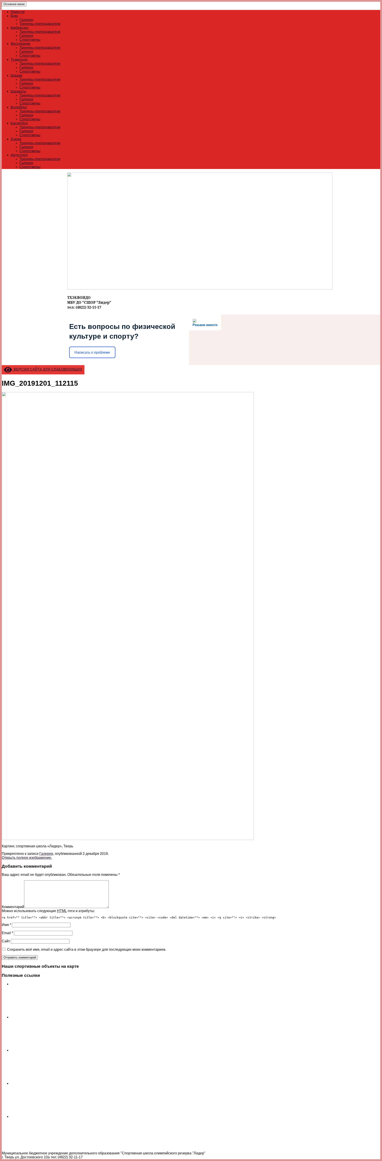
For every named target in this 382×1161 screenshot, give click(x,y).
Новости (18, 12)
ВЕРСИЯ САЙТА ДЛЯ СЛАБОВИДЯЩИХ (47, 369)
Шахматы (18, 91)
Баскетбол (19, 123)
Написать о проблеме (92, 352)
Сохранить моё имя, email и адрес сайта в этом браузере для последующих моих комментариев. (86, 949)
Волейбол (19, 107)
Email (7, 933)
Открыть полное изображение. (27, 857)
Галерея (26, 20)
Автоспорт (19, 155)
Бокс (14, 16)
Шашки (16, 75)
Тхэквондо (19, 59)
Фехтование (21, 44)
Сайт (6, 941)
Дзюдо (16, 139)
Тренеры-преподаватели (39, 24)
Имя (6, 925)
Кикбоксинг (20, 28)
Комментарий (13, 907)
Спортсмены (29, 40)
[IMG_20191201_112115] (128, 838)
